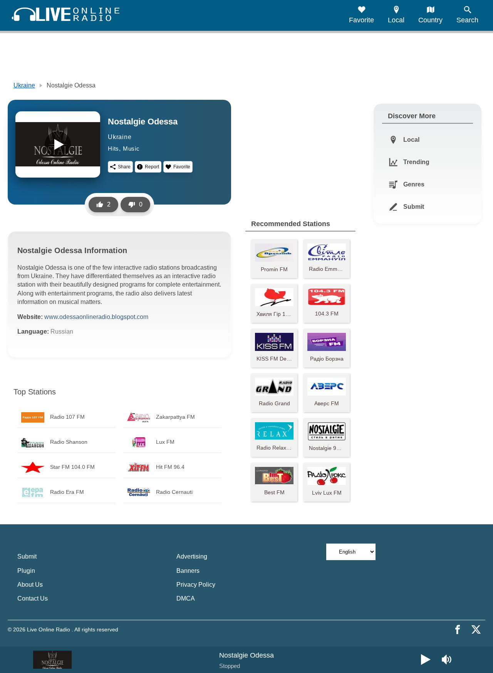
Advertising (191, 556)
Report (152, 167)
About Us (30, 584)
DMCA (185, 598)
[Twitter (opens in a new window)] (476, 629)
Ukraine (24, 85)
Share (124, 167)
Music (131, 148)
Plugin (26, 570)
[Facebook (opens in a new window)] (457, 629)
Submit (27, 556)
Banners (188, 570)
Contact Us (32, 598)
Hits (113, 148)
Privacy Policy (195, 584)
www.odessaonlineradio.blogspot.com (96, 317)
